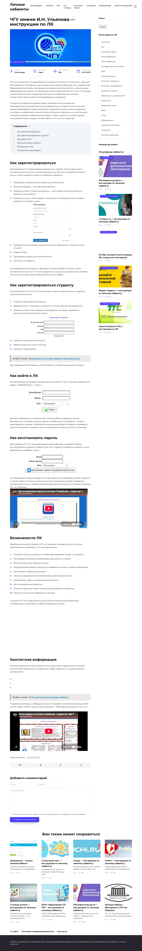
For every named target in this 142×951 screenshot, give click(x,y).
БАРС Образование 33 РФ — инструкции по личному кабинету (53, 907)
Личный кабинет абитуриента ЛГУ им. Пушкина (116, 907)
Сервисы (49, 6)
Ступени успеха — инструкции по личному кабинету (23, 907)
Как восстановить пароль (29, 143)
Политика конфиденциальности (38, 931)
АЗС (103, 47)
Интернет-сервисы (109, 91)
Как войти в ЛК (24, 139)
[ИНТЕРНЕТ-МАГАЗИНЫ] (115, 286)
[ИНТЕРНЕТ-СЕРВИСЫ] (115, 250)
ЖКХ (58, 6)
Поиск (102, 18)
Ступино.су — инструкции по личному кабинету (114, 220)
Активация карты (108, 52)
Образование (105, 6)
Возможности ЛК (25, 147)
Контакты (62, 931)
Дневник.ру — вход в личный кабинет (21, 862)
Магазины (91, 6)
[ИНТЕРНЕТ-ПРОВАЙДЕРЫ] (115, 214)
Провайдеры (36, 6)
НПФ (103, 115)
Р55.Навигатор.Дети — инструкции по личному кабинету (112, 183)
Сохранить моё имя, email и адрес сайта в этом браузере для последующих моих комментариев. (49, 814)
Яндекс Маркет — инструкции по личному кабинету (115, 291)
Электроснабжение (123, 6)
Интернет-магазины (110, 81)
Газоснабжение (108, 61)
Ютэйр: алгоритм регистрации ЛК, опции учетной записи (115, 256)
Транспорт (106, 130)
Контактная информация (29, 150)
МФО (103, 110)
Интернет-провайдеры (111, 86)
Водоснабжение (108, 57)
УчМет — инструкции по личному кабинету (118, 862)
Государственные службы (112, 66)
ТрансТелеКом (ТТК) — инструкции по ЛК (111, 327)
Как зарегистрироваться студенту (33, 135)
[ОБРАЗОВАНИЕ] (115, 176)
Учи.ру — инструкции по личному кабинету (86, 862)
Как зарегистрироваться (28, 132)
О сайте (14, 931)
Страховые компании (110, 125)
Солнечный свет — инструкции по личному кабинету (55, 863)
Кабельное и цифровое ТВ (113, 96)
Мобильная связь (108, 105)
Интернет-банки (108, 76)
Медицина (106, 101)
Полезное (105, 42)
